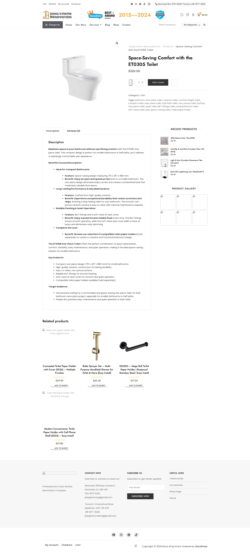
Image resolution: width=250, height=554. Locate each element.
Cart (45, 4)
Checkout (75, 4)
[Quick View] (53, 385)
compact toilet (136, 103)
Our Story (81, 24)
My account (63, 4)
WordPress (201, 546)
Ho (171, 498)
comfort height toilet (189, 100)
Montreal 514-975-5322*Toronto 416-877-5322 (181, 4)
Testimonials (176, 478)
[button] (117, 43)
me (174, 498)
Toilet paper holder (181, 109)
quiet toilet (151, 106)
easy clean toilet (153, 103)
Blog (107, 24)
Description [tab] (52, 130)
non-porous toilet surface (192, 103)
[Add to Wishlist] (130, 82)
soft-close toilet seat (139, 109)
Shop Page (175, 491)
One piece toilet (136, 106)
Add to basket (158, 82)
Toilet (142, 95)
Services (94, 24)
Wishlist (52, 4)
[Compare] (174, 82)
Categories (54, 24)
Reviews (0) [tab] (73, 130)
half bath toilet (170, 103)
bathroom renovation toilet (148, 100)
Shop (116, 24)
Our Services (176, 485)
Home (69, 24)
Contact (126, 24)
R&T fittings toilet (166, 106)
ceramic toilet (170, 100)
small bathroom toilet (187, 106)
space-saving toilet (160, 109)
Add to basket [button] (61, 385)
